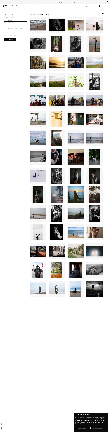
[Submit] (87, 6)
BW (15, 35)
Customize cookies (97, 428)
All (5, 29)
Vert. (16, 29)
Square (10, 29)
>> (100, 13)
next (103, 13)
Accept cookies (83, 428)
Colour (10, 35)
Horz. (21, 29)
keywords (9, 17)
